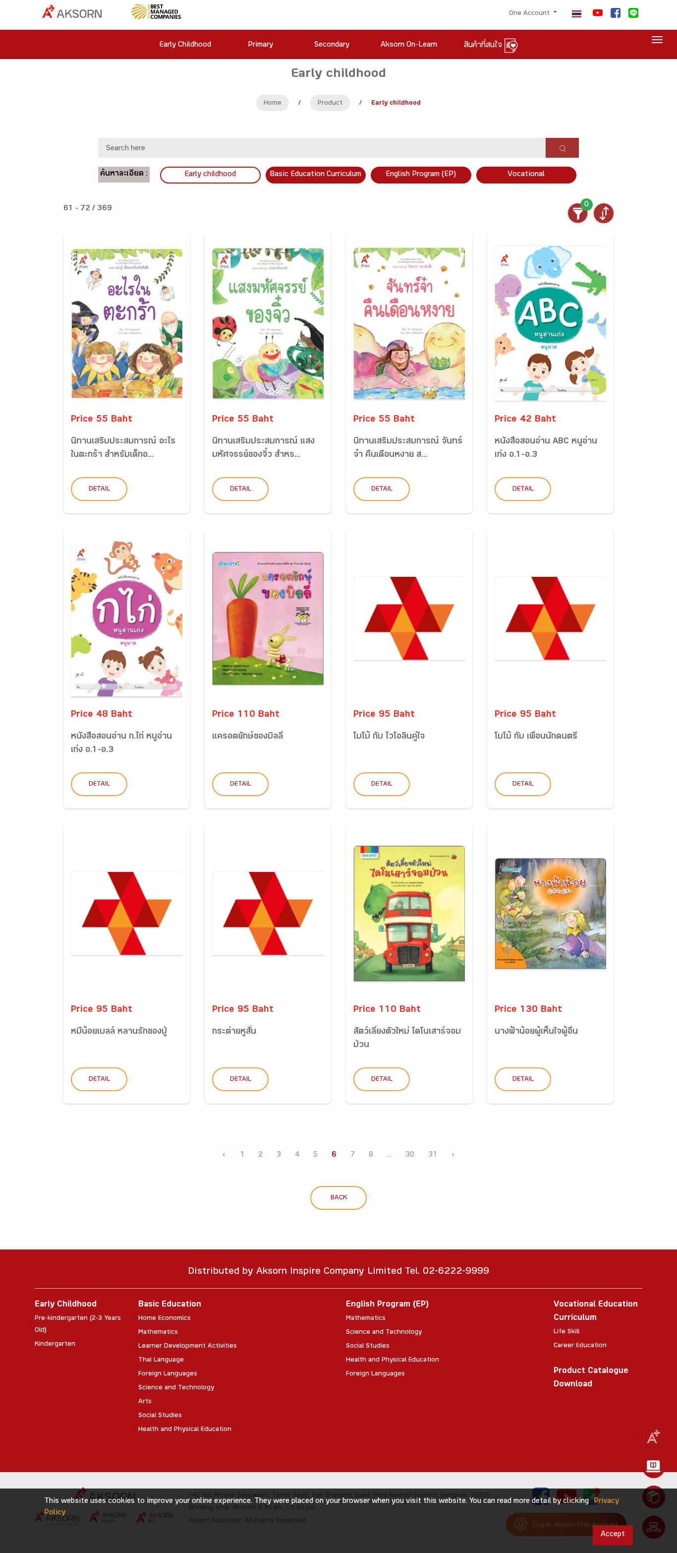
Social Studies (160, 1416)
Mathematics (158, 1333)
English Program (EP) (421, 175)
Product (330, 104)
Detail (99, 490)
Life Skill (566, 1332)
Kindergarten (55, 1345)
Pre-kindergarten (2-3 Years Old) (78, 1325)
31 (432, 1155)
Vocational (526, 175)
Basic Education (169, 1305)
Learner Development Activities (187, 1347)
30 (409, 1155)
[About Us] (653, 1436)
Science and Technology (176, 1388)
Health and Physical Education (184, 1430)
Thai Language (161, 1361)
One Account (530, 14)
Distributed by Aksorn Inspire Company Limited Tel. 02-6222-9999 (338, 1272)
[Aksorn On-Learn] (653, 1466)
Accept (613, 1535)
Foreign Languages (167, 1374)
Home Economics (164, 1319)
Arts (145, 1402)
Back (339, 1198)
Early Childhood (66, 1305)
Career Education (580, 1346)
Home (273, 104)
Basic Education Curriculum (315, 175)
